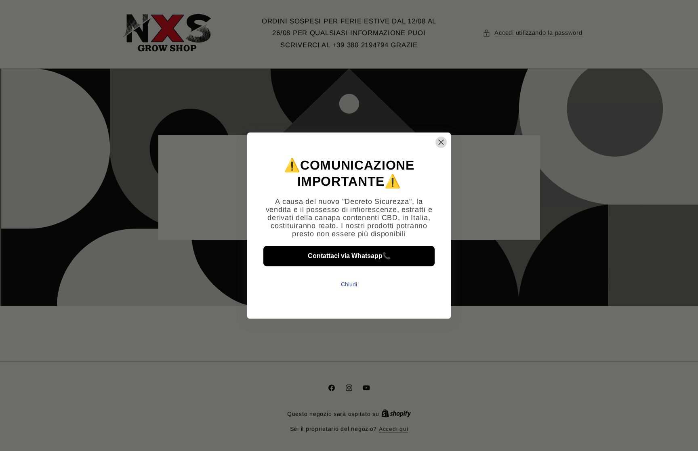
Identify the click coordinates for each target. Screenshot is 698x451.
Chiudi (349, 284)
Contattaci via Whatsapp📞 (349, 256)
